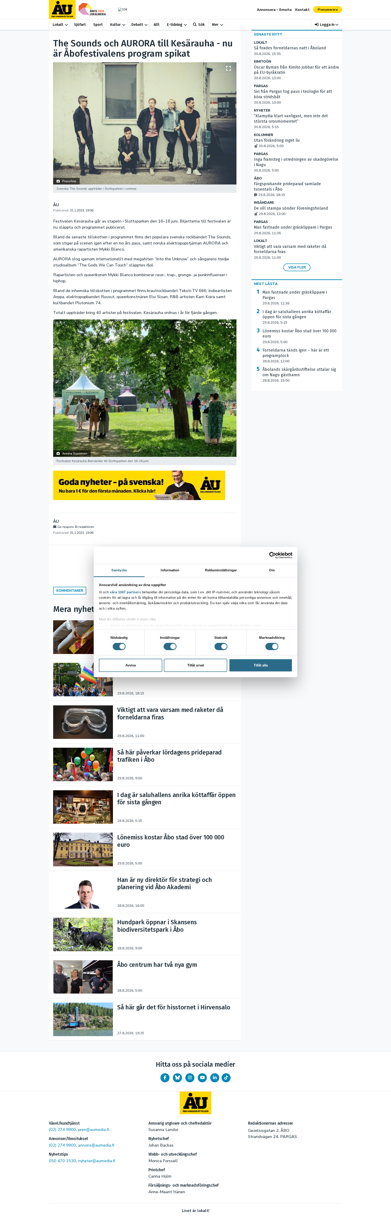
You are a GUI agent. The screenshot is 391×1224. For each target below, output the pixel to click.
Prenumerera (328, 9)
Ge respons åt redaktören (75, 527)
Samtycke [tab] (119, 570)
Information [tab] (170, 570)
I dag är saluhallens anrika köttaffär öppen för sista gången (296, 317)
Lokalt (58, 24)
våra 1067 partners (125, 592)
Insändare (264, 203)
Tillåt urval (195, 665)
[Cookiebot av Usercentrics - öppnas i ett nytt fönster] (272, 555)
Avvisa (130, 665)
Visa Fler (297, 267)
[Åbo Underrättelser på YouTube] (202, 1077)
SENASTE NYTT (268, 34)
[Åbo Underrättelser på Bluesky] (177, 1077)
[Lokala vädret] (120, 9)
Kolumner (263, 135)
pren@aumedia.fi (93, 1129)
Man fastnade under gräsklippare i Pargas (294, 298)
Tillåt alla (261, 665)
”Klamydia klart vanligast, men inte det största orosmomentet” (291, 121)
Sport (98, 24)
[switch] (170, 646)
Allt (157, 24)
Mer (215, 24)
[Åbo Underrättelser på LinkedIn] (214, 1077)
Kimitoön (262, 62)
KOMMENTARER (69, 590)
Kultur (115, 24)
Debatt (137, 24)
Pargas (261, 86)
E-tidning (174, 24)
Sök (201, 24)
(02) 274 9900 (62, 1129)
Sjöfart (80, 24)
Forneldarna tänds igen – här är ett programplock (295, 356)
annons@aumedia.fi (96, 1145)
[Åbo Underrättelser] (195, 1103)
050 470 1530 (62, 1161)
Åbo (258, 178)
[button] (326, 24)
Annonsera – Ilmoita (274, 9)
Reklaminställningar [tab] (221, 570)
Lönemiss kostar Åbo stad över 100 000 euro (299, 336)
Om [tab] (272, 570)
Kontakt (302, 9)
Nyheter (262, 110)
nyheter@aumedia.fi (96, 1161)
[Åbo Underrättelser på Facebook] (164, 1077)
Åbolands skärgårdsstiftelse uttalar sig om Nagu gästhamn (299, 375)
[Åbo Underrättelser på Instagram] (189, 1077)
